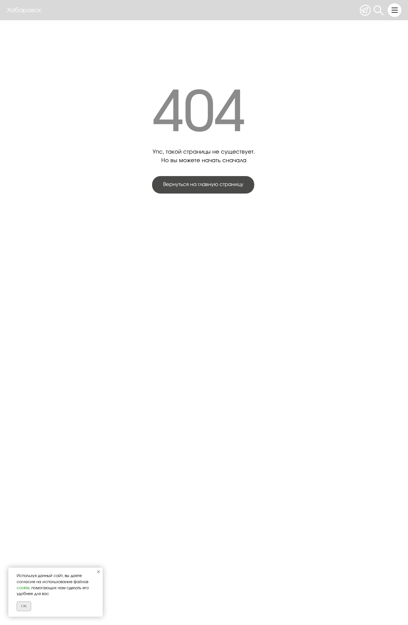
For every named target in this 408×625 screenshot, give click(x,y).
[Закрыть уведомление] (98, 572)
